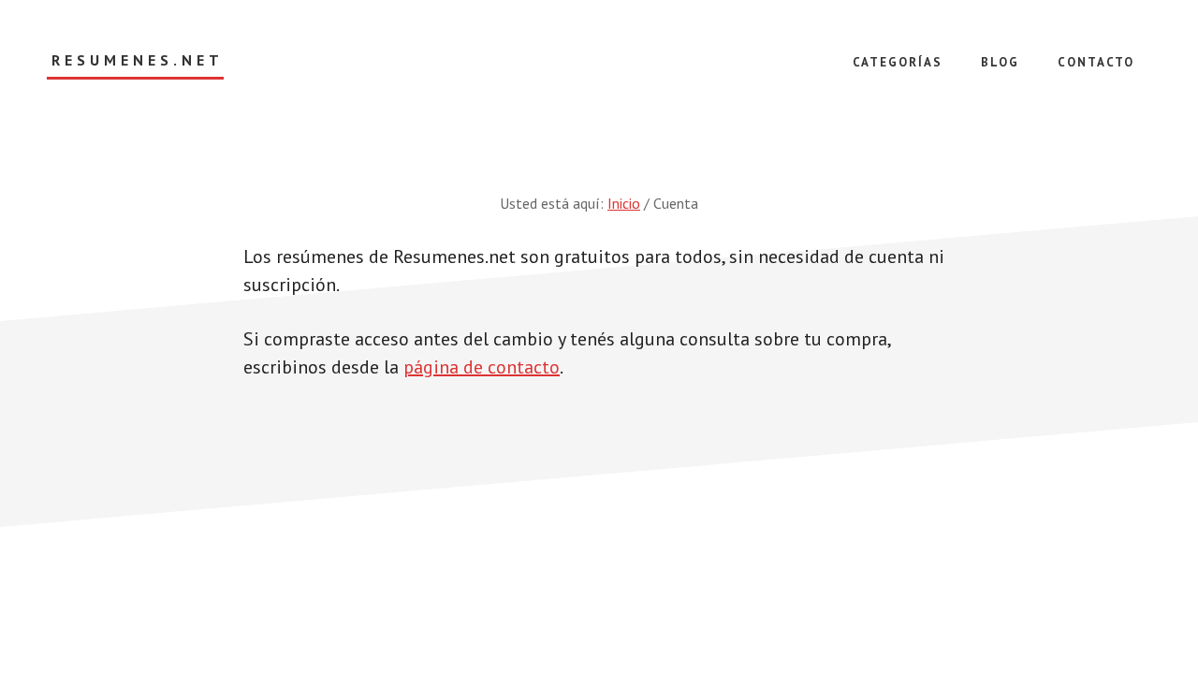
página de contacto (481, 367)
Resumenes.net (137, 60)
